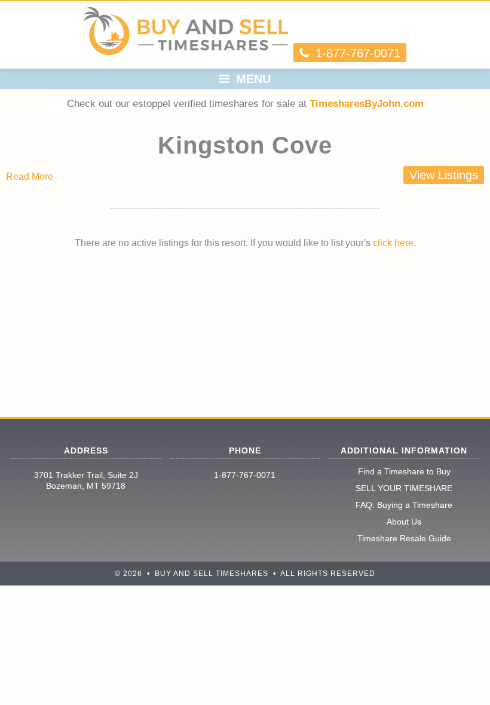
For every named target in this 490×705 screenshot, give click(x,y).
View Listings (443, 175)
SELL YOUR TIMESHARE (404, 488)
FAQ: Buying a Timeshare (404, 505)
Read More (29, 176)
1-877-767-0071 (244, 475)
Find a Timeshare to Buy (404, 471)
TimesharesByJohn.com (367, 103)
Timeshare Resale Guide (404, 538)
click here (393, 243)
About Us (404, 521)
